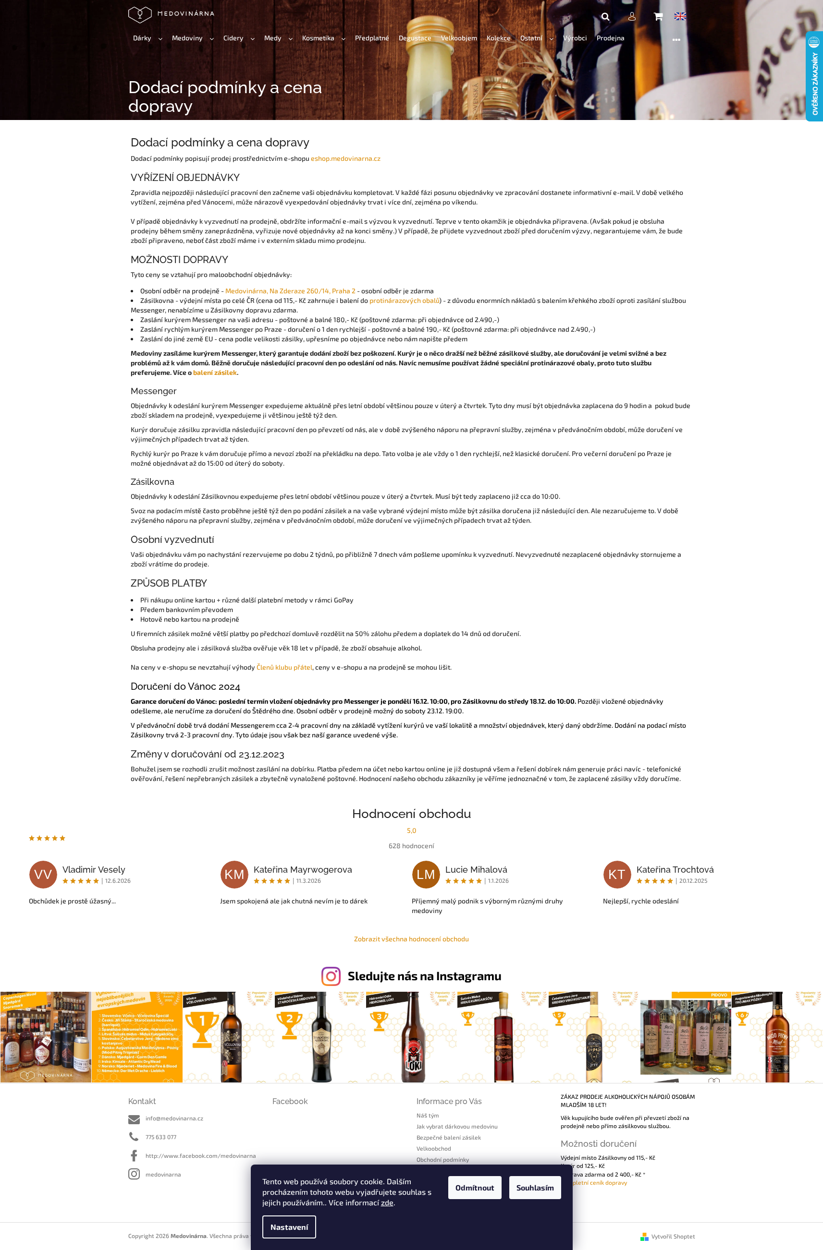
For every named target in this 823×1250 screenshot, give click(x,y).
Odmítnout (474, 1187)
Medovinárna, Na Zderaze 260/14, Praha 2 (290, 291)
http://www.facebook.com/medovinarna (201, 1155)
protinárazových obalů (404, 300)
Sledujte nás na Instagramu (425, 975)
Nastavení (289, 1226)
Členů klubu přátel (284, 667)
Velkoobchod (434, 1148)
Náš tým (428, 1115)
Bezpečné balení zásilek (449, 1137)
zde (387, 1202)
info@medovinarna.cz (174, 1118)
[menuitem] (147, 38)
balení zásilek (215, 372)
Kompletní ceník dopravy (594, 1182)
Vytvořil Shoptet (673, 1236)
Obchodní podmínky (443, 1159)
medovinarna (163, 1174)
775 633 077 (161, 1136)
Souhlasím (535, 1187)
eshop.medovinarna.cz (346, 158)
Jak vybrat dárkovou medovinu (457, 1126)
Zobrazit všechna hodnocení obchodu (411, 939)
